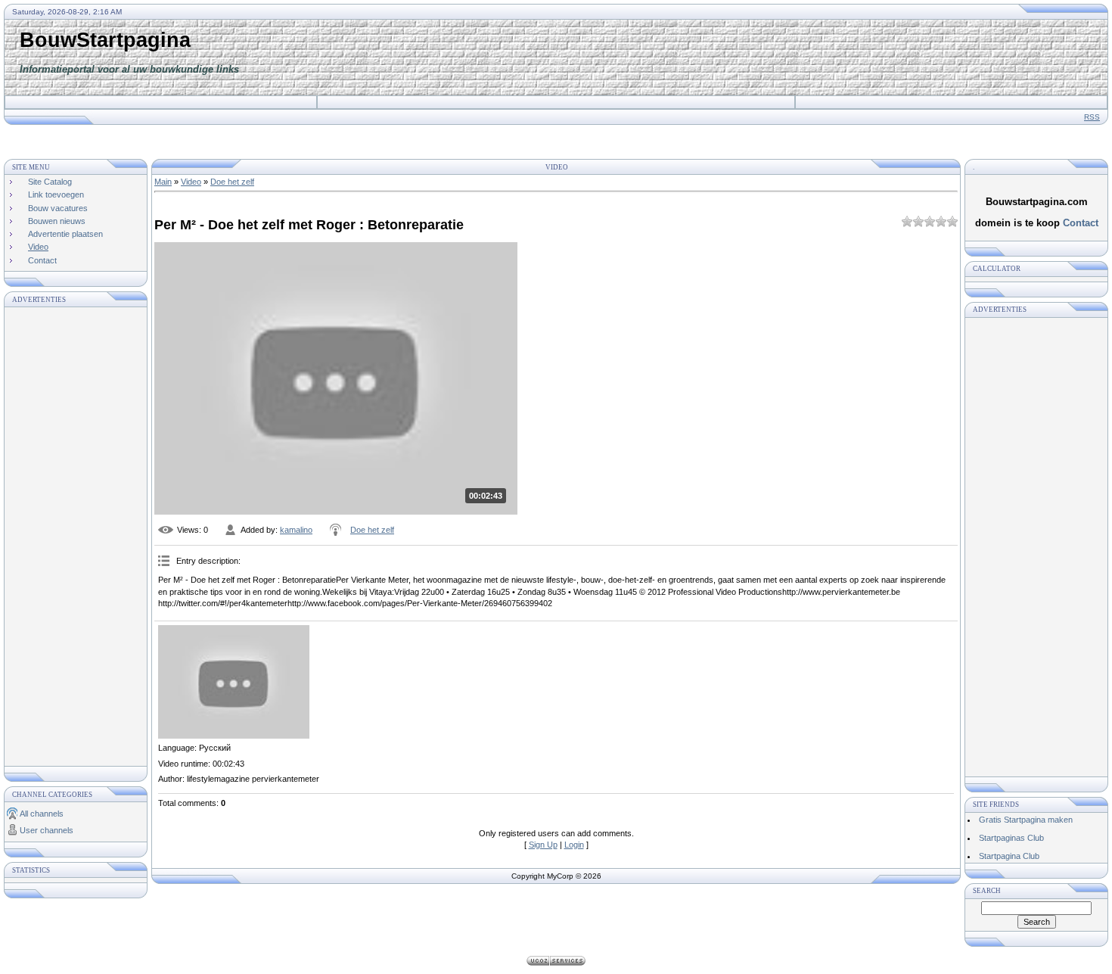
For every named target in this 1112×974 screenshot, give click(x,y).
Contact (1080, 223)
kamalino (296, 529)
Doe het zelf (232, 181)
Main (163, 181)
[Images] (233, 682)
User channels (46, 830)
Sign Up (543, 844)
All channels (42, 813)
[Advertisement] (832, 57)
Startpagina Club (1009, 855)
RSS (1092, 117)
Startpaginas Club (1011, 837)
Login (574, 844)
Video (191, 181)
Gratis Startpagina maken (1026, 819)
